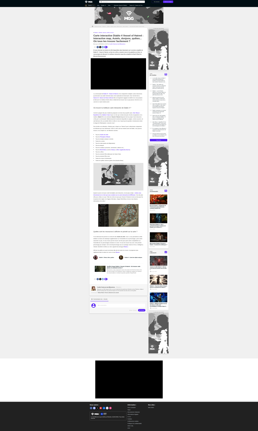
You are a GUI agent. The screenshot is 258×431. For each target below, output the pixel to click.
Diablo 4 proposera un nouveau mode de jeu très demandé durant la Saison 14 (159, 111)
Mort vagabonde (121, 149)
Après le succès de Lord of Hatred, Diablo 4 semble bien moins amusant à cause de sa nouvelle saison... (159, 99)
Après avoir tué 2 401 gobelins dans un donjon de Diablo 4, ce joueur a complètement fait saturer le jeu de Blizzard (159, 117)
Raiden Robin (101, 292)
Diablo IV (104, 26)
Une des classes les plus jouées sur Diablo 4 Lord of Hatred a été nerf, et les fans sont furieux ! (159, 135)
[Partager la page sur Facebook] (98, 47)
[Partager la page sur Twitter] (100, 47)
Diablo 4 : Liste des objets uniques (133, 257)
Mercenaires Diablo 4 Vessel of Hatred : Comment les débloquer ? (158, 244)
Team (129, 409)
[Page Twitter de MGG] (97, 408)
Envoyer (142, 310)
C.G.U (129, 416)
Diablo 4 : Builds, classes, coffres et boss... (104, 32)
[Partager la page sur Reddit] (103, 47)
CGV (129, 428)
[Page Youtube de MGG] (100, 408)
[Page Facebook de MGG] (91, 408)
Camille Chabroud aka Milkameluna (117, 44)
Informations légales (133, 414)
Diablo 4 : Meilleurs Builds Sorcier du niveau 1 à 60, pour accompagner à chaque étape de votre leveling (158, 305)
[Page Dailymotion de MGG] (104, 408)
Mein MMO (151, 407)
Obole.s (126, 246)
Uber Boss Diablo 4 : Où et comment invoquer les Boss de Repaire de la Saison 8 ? (158, 226)
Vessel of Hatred (113, 93)
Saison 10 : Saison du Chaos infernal (103, 97)
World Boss (103, 149)
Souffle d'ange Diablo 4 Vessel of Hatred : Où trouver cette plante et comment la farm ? (123, 267)
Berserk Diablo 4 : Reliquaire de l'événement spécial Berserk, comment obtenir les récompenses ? (158, 207)
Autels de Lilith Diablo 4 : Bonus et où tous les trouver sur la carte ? (158, 268)
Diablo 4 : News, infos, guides (106, 257)
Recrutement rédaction (134, 412)
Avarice (128, 149)
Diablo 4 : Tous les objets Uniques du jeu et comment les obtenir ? (158, 286)
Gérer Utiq (130, 425)
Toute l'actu (158, 140)
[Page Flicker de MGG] (107, 408)
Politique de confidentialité (135, 423)
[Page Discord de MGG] (94, 408)
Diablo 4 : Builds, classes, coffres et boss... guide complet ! (117, 26)
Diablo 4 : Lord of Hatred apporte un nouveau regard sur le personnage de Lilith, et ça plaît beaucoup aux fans (159, 92)
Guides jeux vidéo (98, 26)
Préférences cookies (133, 421)
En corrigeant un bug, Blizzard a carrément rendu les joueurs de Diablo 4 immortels (159, 130)
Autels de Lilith (104, 134)
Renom (118, 252)
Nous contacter (132, 407)
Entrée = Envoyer (133, 310)
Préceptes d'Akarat (105, 137)
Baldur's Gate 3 (107, 115)
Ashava (113, 149)
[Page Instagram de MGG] (110, 408)
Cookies (130, 419)
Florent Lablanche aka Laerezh (112, 292)
